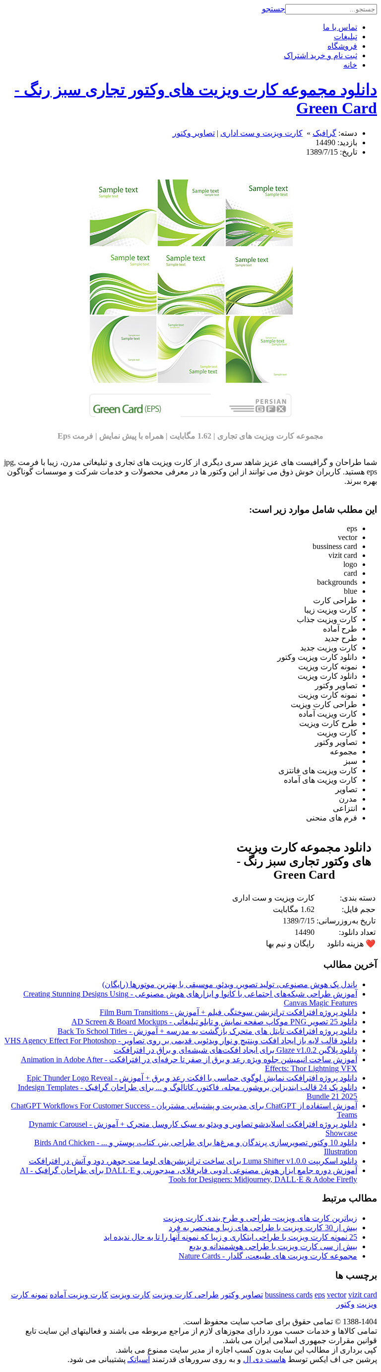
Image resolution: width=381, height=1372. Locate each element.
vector (336, 1294)
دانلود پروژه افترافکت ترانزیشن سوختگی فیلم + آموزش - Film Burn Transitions (228, 1012)
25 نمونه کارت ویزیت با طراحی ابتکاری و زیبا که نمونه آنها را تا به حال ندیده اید (230, 1237)
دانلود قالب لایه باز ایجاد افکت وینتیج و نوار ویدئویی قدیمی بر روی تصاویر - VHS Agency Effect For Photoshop (180, 1040)
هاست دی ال (264, 1359)
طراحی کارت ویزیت (185, 1294)
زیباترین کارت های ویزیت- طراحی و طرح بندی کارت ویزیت (260, 1218)
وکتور (345, 1304)
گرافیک (324, 133)
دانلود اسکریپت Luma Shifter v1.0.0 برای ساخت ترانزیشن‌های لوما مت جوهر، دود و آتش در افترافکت (193, 1161)
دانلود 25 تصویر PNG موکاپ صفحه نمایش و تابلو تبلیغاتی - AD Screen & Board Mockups (214, 1021)
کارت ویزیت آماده (79, 1294)
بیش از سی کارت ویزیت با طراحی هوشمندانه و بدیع (273, 1246)
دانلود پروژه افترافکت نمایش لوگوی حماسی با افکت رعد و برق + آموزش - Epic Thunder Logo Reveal (192, 1078)
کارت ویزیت (130, 1294)
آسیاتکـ (138, 1359)
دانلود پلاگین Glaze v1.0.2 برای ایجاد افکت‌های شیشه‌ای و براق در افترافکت (235, 1050)
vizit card (362, 1294)
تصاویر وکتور (194, 133)
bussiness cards (289, 1294)
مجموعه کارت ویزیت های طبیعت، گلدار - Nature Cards (268, 1256)
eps (320, 1294)
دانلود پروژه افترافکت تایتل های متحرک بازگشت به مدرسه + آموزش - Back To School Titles (207, 1031)
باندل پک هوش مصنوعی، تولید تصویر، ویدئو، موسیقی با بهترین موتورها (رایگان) (229, 984)
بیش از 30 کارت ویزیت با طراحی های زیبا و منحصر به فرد (263, 1227)
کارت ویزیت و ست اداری (261, 133)
